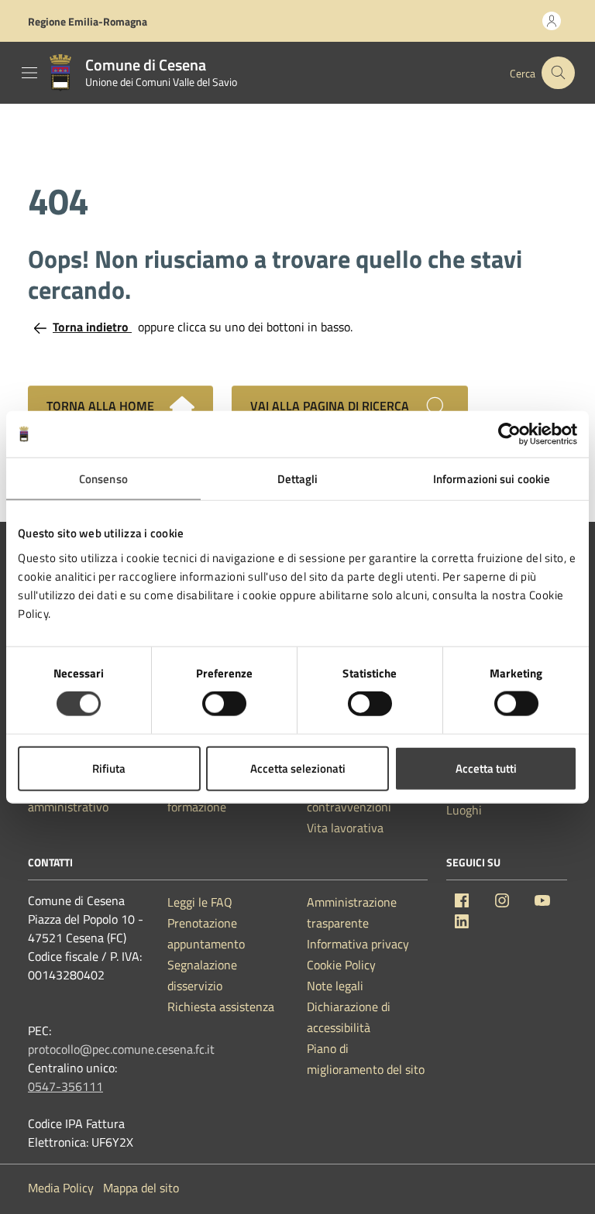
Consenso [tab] (103, 479)
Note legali (335, 985)
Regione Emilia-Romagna (87, 21)
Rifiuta (109, 768)
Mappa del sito (141, 1187)
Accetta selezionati (298, 768)
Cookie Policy (341, 964)
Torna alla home (101, 405)
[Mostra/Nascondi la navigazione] (29, 72)
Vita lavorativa (345, 827)
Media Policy (61, 1187)
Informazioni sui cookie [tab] (491, 479)
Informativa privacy (358, 944)
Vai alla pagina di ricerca (331, 405)
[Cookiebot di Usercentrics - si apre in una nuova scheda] (509, 434)
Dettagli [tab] (297, 479)
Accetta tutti (486, 768)
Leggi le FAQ (199, 902)
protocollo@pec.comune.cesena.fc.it (121, 1049)
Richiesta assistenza (220, 1006)
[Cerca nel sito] (558, 73)
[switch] (224, 703)
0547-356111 (65, 1086)
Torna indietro (92, 326)
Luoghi (464, 810)
